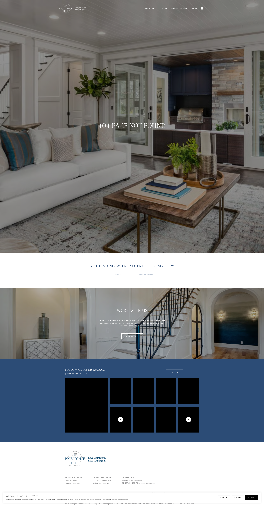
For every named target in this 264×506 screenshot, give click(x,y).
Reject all (224, 497)
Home (118, 275)
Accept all (252, 497)
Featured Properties (180, 8)
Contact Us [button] (132, 336)
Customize (238, 497)
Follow (174, 372)
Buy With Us (163, 8)
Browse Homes (146, 275)
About (195, 8)
